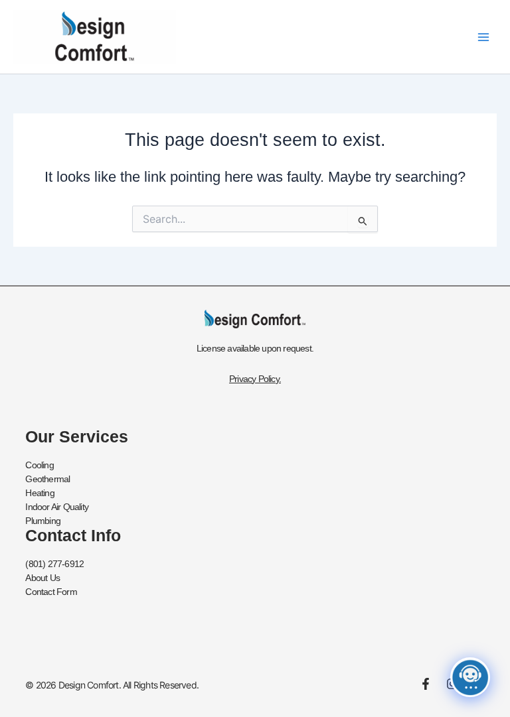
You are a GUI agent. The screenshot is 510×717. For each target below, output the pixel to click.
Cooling (39, 465)
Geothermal (47, 479)
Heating (39, 493)
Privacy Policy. (255, 378)
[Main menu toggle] (483, 36)
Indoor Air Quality (56, 506)
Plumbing (42, 520)
